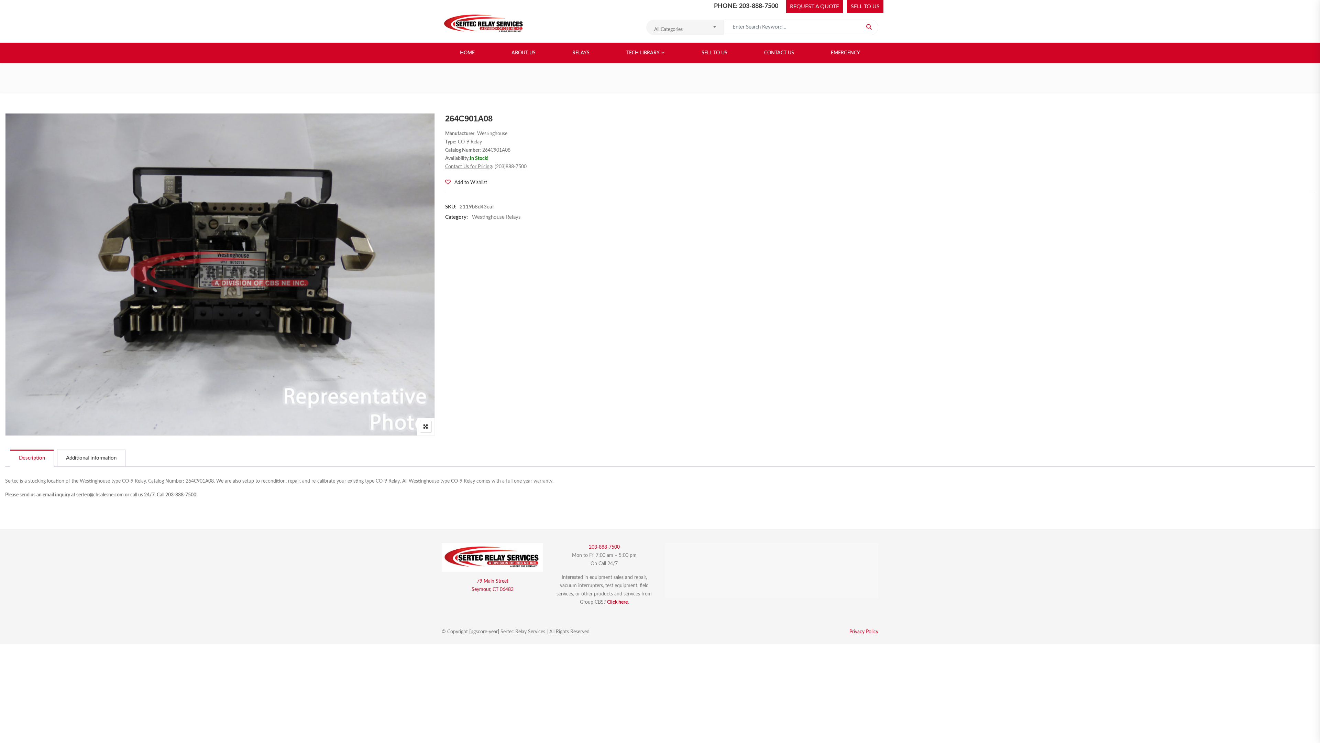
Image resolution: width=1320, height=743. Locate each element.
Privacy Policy (863, 631)
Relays (581, 53)
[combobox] (685, 27)
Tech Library (643, 53)
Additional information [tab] (91, 458)
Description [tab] (32, 458)
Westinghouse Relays (496, 217)
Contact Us (779, 53)
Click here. (618, 602)
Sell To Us (714, 53)
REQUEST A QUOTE (814, 6)
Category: (456, 217)
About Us (524, 53)
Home (467, 53)
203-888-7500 (604, 547)
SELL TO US (865, 6)
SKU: (450, 206)
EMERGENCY (845, 53)
